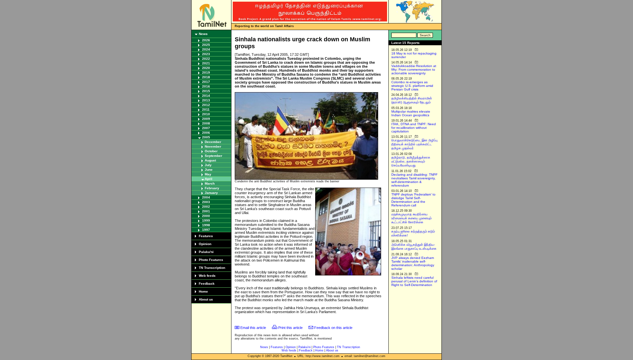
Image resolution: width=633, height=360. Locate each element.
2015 (206, 91)
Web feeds (207, 275)
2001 (206, 211)
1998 (206, 225)
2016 (206, 86)
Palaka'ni (206, 252)
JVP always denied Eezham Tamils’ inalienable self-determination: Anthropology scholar (412, 263)
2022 (206, 58)
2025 (206, 45)
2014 (206, 95)
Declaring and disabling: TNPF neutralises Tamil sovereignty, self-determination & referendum (414, 180)
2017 (206, 82)
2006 (206, 132)
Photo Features (211, 260)
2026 (206, 40)
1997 (206, 230)
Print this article (290, 328)
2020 (206, 68)
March (210, 183)
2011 (206, 109)
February (212, 188)
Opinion (205, 244)
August (210, 160)
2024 (206, 49)
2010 (206, 114)
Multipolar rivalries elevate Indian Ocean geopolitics (410, 113)
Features (206, 236)
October (211, 151)
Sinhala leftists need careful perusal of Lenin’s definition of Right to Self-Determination (414, 281)
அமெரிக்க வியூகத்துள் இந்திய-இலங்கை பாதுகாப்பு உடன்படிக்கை (414, 246)
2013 (206, 100)
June (209, 169)
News (203, 34)
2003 (206, 202)
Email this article (253, 328)
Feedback (207, 283)
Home (203, 291)
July (208, 165)
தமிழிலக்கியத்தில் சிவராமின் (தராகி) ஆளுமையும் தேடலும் (411, 100)
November (213, 146)
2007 (206, 128)
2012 (206, 105)
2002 (206, 206)
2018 (206, 77)
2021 (206, 63)
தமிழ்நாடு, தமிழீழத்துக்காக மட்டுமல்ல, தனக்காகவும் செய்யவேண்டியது (410, 161)
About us (206, 299)
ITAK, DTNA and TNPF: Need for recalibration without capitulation (413, 127)
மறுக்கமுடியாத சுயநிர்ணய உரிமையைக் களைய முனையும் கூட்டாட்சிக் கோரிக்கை (411, 218)
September (213, 156)
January (211, 193)
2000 (206, 216)
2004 (206, 197)
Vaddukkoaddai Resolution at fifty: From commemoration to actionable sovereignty (413, 69)
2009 (206, 119)
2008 (206, 123)
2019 (206, 72)
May (208, 174)
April (208, 179)
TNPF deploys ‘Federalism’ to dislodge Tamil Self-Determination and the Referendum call (413, 200)
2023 (206, 54)
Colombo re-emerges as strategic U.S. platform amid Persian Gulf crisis (412, 85)
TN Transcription (212, 268)
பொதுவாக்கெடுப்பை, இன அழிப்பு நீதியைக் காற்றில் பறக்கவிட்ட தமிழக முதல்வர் (414, 144)
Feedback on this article (333, 328)
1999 (206, 220)
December (213, 142)
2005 (206, 137)
